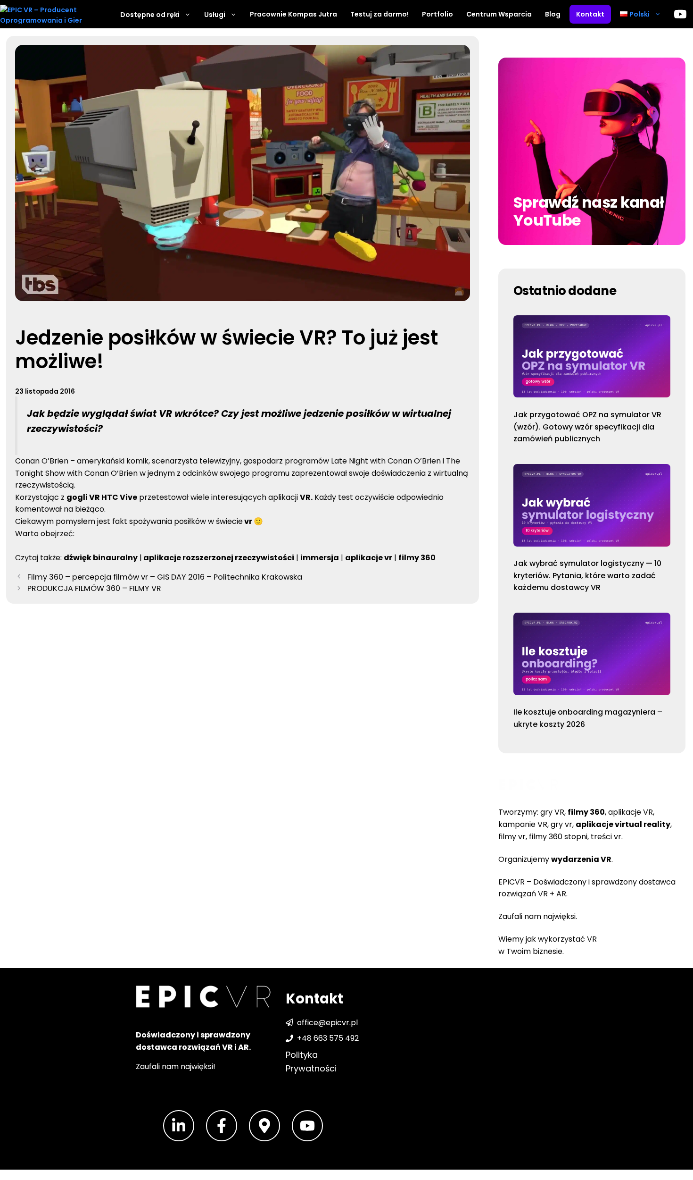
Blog (553, 14)
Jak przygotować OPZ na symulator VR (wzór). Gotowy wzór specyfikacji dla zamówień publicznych (587, 426)
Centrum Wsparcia (499, 14)
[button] (640, 14)
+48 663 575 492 (328, 1038)
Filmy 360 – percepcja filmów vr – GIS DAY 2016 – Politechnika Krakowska (164, 577)
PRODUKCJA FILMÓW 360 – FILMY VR (94, 588)
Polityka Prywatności (311, 1061)
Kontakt (590, 14)
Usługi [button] (214, 14)
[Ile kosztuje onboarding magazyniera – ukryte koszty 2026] (591, 656)
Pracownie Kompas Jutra (293, 14)
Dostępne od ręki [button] (150, 14)
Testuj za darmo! (379, 14)
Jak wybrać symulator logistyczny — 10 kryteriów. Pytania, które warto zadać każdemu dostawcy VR (587, 575)
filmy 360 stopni (558, 836)
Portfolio (437, 14)
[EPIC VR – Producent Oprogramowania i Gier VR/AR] (47, 14)
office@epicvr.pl (327, 1022)
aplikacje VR (630, 812)
